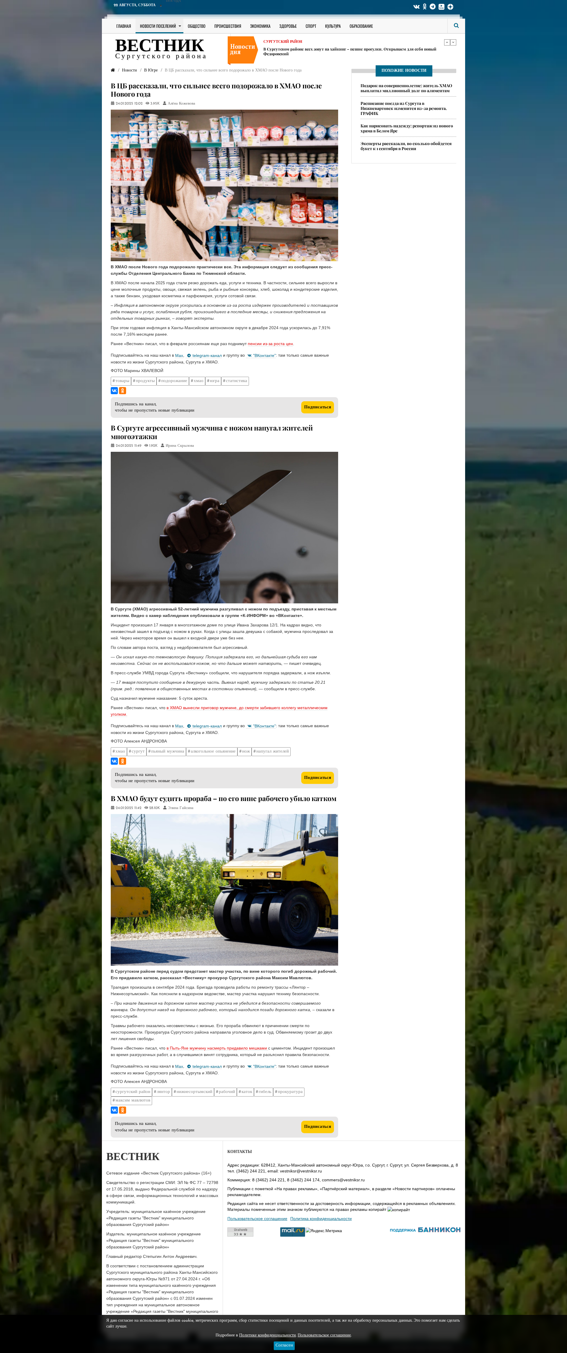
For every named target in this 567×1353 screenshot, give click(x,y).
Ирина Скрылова (180, 446)
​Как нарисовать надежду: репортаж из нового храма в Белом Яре (324, 53)
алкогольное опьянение (213, 751)
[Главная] (113, 70)
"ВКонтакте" (264, 355)
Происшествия (227, 26)
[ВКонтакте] (114, 390)
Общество (197, 26)
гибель (265, 1092)
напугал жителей (272, 751)
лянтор (163, 1092)
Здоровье (288, 26)
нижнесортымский (194, 1092)
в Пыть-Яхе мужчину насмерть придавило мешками (217, 1048)
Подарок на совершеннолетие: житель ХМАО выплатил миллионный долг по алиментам (406, 88)
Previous (447, 42)
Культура (333, 26)
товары (122, 381)
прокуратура (290, 1092)
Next (453, 42)
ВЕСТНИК (159, 47)
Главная (123, 26)
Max (179, 355)
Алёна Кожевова (181, 103)
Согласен (284, 1345)
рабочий (227, 1092)
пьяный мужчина (167, 751)
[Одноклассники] (122, 390)
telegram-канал (207, 355)
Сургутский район (282, 46)
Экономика (260, 26)
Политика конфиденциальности (321, 1218)
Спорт (311, 26)
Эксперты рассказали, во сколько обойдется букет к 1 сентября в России (406, 146)
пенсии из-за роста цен (270, 343)
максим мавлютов (132, 1100)
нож (246, 751)
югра (214, 381)
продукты (145, 381)
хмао (198, 381)
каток (247, 1092)
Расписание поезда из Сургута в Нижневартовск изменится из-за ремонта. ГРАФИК (404, 108)
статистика (236, 381)
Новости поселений (158, 26)
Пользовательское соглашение (257, 1218)
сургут (138, 751)
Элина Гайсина (180, 808)
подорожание (174, 381)
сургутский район (132, 1092)
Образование (361, 26)
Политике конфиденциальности (267, 1335)
